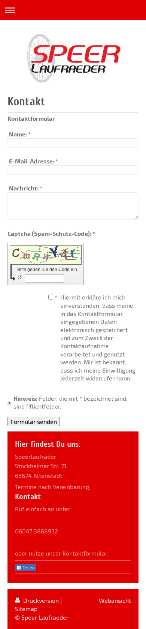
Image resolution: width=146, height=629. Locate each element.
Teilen (28, 568)
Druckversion (41, 600)
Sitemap (26, 608)
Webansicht (115, 600)
